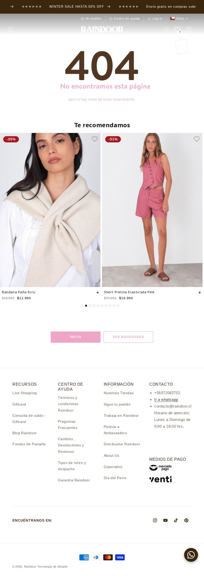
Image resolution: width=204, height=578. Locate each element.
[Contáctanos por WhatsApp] (191, 555)
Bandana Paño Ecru (18, 292)
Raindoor (30, 566)
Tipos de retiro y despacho (72, 466)
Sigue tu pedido (117, 404)
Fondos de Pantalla (29, 444)
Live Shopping (24, 393)
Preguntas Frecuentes (67, 424)
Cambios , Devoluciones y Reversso (71, 445)
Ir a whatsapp (166, 399)
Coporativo (113, 467)
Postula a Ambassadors (115, 430)
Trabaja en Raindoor (121, 415)
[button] (10, 29)
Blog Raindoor (24, 433)
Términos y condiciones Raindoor (68, 404)
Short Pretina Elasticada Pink (129, 292)
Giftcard (19, 404)
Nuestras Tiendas (119, 393)
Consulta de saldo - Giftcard (29, 418)
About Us (111, 455)
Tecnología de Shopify (52, 566)
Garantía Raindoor (74, 480)
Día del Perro (115, 478)
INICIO (75, 337)
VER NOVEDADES (128, 337)
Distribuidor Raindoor (122, 444)
